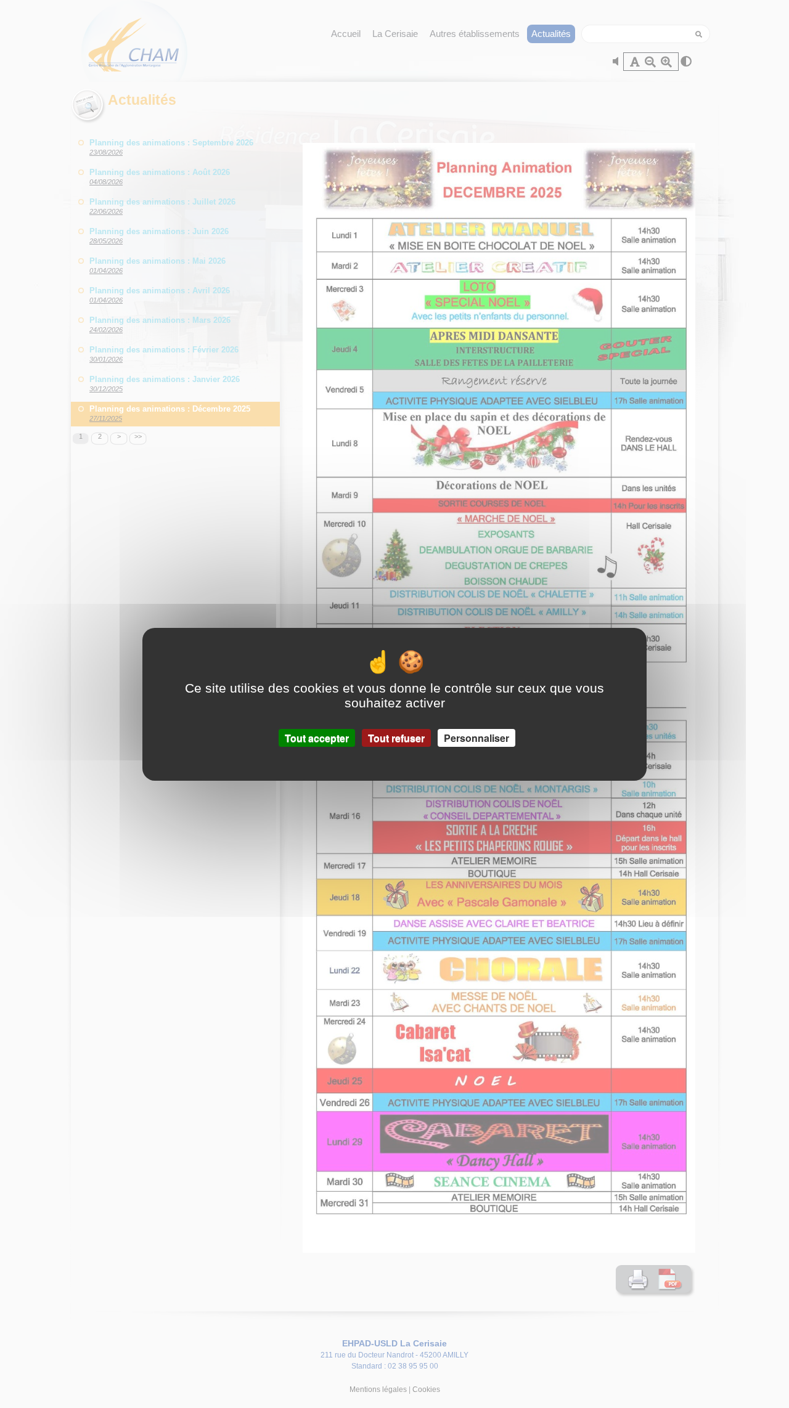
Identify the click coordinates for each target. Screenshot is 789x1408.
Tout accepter (317, 737)
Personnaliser (476, 737)
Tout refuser (396, 737)
